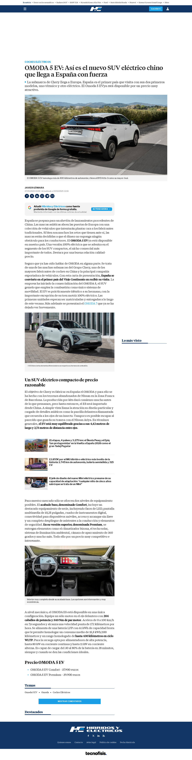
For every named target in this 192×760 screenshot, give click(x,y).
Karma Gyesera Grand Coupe (150, 3)
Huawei (133, 3)
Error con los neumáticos (44, 3)
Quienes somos (64, 742)
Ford (106, 3)
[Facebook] (27, 196)
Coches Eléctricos (38, 62)
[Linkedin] (37, 196)
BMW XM (74, 3)
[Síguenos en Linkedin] (98, 735)
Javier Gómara (34, 187)
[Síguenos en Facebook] (88, 735)
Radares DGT (62, 3)
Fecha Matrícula (127, 742)
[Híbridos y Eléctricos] (96, 729)
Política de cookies (108, 742)
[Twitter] (32, 196)
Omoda (45, 692)
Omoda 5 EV (31, 692)
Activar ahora (100, 209)
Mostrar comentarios (69, 701)
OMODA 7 (90, 303)
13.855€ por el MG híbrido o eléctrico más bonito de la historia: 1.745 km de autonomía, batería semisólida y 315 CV (81, 462)
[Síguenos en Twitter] (93, 735)
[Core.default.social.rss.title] (103, 735)
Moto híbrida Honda (118, 3)
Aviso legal (91, 742)
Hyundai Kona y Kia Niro (91, 3)
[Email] (52, 196)
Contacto (79, 742)
